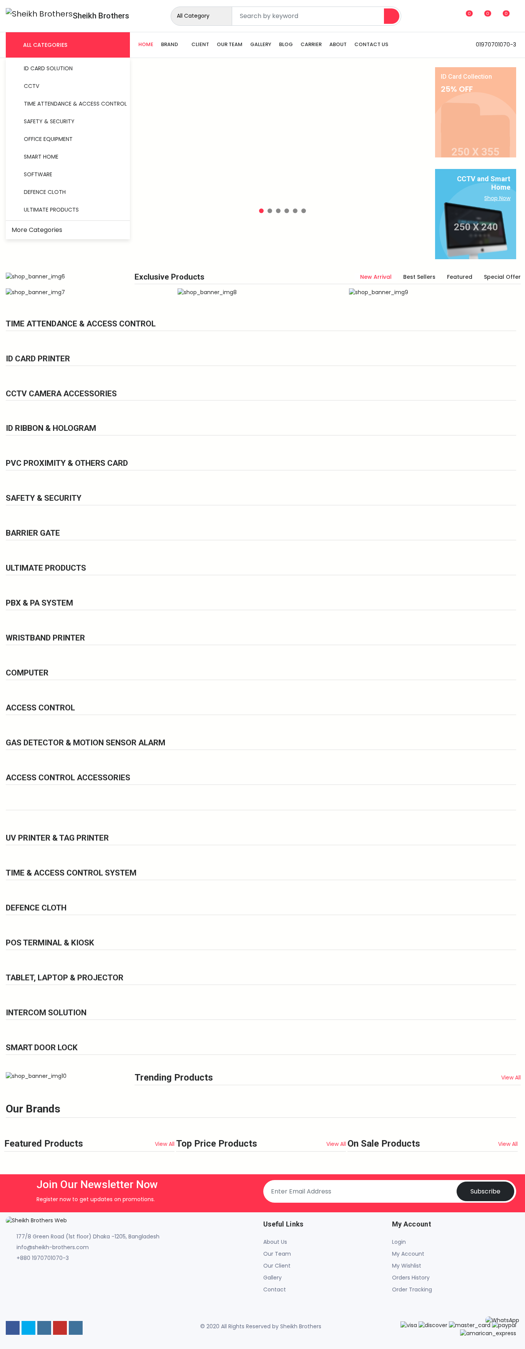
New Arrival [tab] (376, 277)
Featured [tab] (459, 277)
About (338, 44)
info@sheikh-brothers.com (53, 1247)
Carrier (311, 44)
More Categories (38, 229)
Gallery (260, 44)
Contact (274, 1289)
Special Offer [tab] (502, 277)
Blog (286, 44)
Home (145, 44)
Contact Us (371, 44)
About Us (275, 1242)
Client (200, 44)
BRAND (169, 44)
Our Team (230, 44)
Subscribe (485, 1191)
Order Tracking (412, 1289)
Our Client (277, 1266)
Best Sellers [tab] (419, 277)
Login (399, 1242)
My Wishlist (406, 1266)
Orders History (411, 1277)
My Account (408, 1254)
